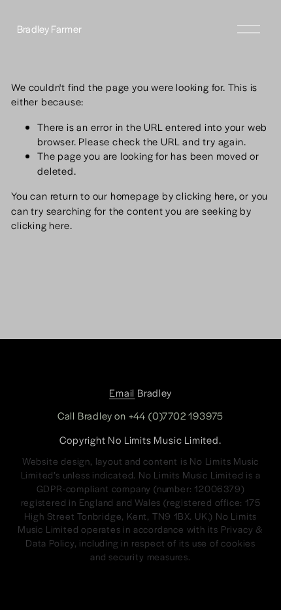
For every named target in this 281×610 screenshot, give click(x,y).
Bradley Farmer (49, 28)
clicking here (205, 195)
